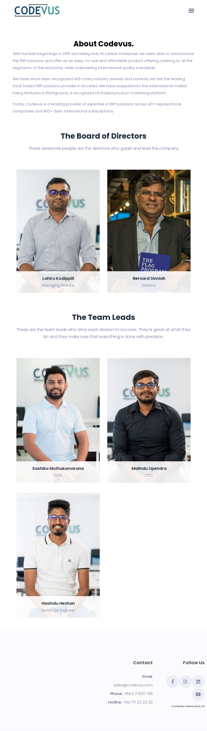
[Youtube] (198, 694)
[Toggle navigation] (191, 11)
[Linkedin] (198, 681)
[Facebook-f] (172, 681)
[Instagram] (185, 681)
